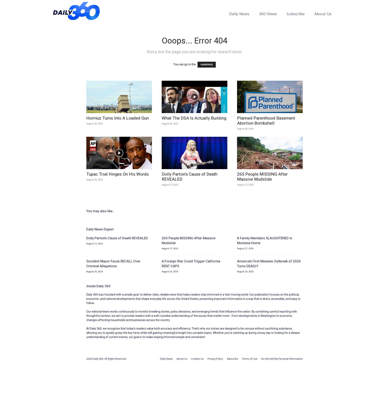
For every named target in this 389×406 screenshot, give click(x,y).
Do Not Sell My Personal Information (282, 358)
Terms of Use (249, 358)
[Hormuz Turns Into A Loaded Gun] (119, 97)
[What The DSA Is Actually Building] (194, 97)
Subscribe (296, 13)
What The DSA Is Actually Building (194, 118)
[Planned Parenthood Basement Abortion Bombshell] (270, 97)
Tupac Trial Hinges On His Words (117, 174)
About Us (322, 13)
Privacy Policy (215, 358)
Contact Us (197, 358)
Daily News (239, 13)
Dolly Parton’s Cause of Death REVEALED (117, 238)
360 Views (268, 13)
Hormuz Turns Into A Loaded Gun (117, 118)
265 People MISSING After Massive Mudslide (262, 177)
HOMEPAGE (207, 64)
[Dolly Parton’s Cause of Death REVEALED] (194, 153)
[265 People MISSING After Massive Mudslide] (270, 153)
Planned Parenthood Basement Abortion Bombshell (266, 121)
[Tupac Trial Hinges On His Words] (119, 153)
